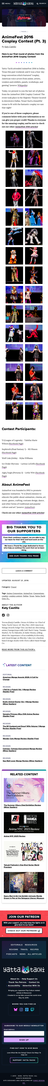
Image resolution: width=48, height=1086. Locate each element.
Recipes (34, 949)
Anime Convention (14, 593)
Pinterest (27, 1009)
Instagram (21, 1009)
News (23, 954)
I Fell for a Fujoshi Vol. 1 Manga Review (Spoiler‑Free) (19, 690)
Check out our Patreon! (23, 930)
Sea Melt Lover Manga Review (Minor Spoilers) (22, 761)
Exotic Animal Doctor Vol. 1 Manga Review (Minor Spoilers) (21, 703)
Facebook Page (16, 443)
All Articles (35, 954)
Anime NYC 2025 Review (14, 836)
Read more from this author (18, 649)
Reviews (13, 949)
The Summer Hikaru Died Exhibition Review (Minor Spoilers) (22, 806)
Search (42, 3)
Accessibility (14, 985)
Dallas (25, 596)
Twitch (32, 1009)
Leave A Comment (24, 570)
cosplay (5, 596)
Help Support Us (30, 978)
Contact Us (34, 982)
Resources (31, 945)
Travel (13, 587)
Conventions (38, 593)
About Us (14, 978)
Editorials (17, 945)
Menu (7, 3)
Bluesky (15, 1009)
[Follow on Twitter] (3, 615)
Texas (31, 596)
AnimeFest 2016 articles (26, 126)
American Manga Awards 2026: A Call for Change (20, 678)
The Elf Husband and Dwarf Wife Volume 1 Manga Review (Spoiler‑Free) (24, 727)
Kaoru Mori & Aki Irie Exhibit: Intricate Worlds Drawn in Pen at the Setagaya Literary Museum (24, 897)
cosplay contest (15, 596)
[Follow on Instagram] (8, 615)
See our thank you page (24, 555)
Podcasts (11, 954)
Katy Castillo (10, 46)
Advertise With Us (31, 985)
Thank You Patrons (17, 982)
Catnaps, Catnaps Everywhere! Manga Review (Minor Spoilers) (22, 750)
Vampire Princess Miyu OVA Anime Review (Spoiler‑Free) (21, 715)
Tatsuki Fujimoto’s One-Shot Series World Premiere (21, 866)
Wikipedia (22, 85)
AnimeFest (29, 507)
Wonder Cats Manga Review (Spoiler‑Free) (21, 738)
